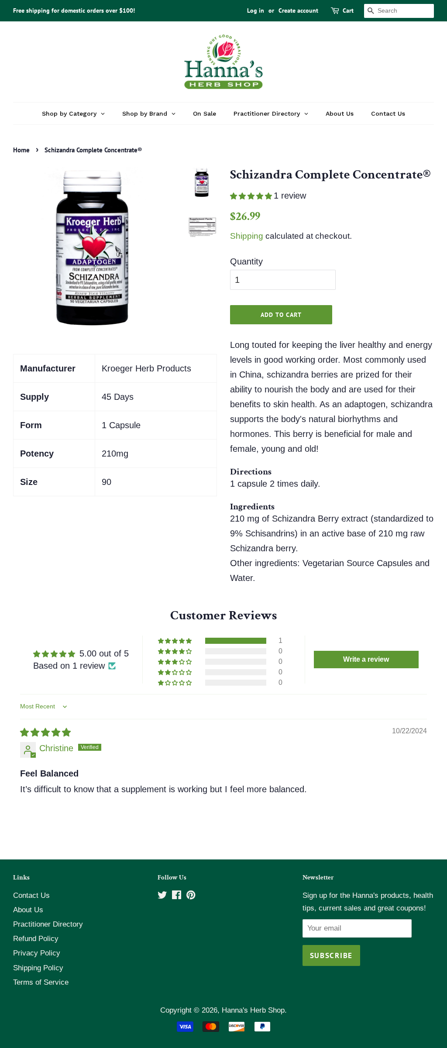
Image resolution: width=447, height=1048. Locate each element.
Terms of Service (41, 982)
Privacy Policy (36, 953)
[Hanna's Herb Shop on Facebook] (177, 896)
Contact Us (31, 895)
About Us (28, 910)
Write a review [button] (366, 659)
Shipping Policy (38, 968)
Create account (298, 10)
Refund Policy (35, 939)
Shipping (246, 236)
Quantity (246, 261)
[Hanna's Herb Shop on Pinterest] (191, 896)
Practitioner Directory (48, 924)
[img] (45, 732)
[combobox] (399, 11)
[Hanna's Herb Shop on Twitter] (162, 896)
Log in (255, 10)
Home (21, 150)
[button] (252, 196)
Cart (348, 10)
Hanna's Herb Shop (253, 1010)
